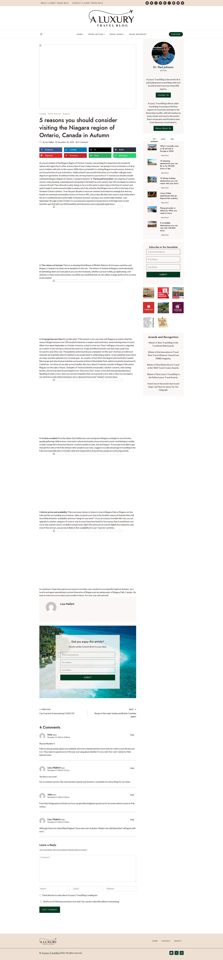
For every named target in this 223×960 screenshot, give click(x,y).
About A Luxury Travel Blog (55, 3)
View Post (165, 155)
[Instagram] (173, 3)
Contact (166, 941)
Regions (66, 113)
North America (54, 113)
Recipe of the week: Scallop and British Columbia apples (115, 713)
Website (110, 888)
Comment (45, 857)
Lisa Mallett (49, 142)
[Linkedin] (160, 3)
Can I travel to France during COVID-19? (56, 711)
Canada (42, 113)
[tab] (154, 139)
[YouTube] (178, 3)
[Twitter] (155, 3)
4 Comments (83, 142)
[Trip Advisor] (169, 3)
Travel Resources (137, 34)
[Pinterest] (164, 3)
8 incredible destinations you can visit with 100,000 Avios (169, 227)
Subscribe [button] (176, 34)
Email (76, 888)
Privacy (178, 941)
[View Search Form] (41, 34)
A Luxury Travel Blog (51, 953)
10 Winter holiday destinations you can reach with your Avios (169, 181)
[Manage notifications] (217, 954)
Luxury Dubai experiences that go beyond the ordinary (169, 196)
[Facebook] (151, 3)
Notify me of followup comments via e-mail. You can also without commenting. (81, 901)
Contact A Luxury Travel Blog (87, 3)
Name (43, 888)
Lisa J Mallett (54, 767)
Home (155, 941)
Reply (132, 735)
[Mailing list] (147, 3)
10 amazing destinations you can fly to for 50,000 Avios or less (169, 165)
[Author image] (40, 142)
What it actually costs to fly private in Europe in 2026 (169, 148)
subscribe (96, 901)
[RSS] (182, 3)
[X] (177, 953)
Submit (88, 677)
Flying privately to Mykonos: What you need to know (168, 211)
